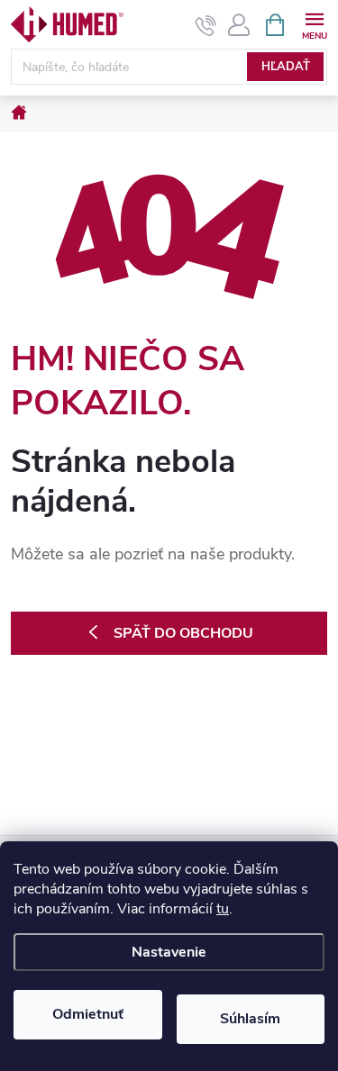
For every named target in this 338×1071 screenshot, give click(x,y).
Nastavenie (169, 952)
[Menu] (314, 24)
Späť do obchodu (183, 633)
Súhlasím (250, 1019)
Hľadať (285, 67)
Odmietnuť (87, 1014)
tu (222, 909)
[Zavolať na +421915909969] (206, 25)
